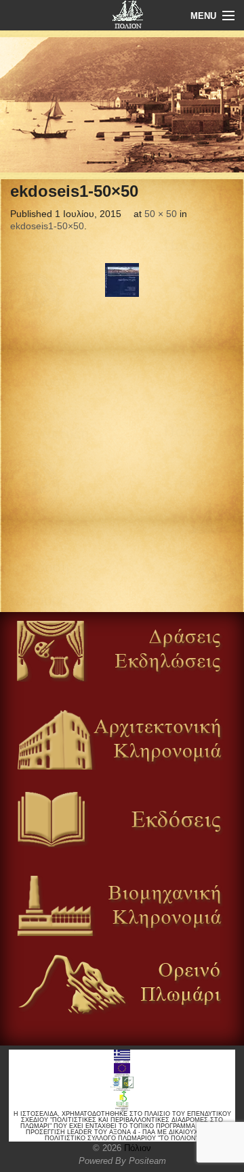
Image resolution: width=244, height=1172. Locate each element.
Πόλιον (136, 1148)
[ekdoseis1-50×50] (122, 280)
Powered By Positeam (122, 1161)
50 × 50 (160, 213)
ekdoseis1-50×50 (47, 225)
